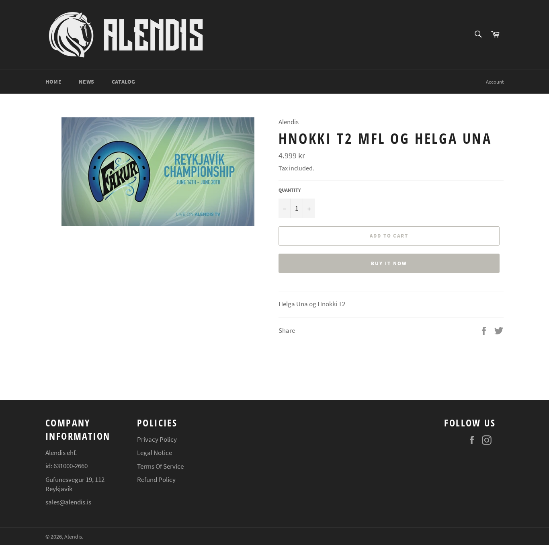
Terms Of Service (160, 466)
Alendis (73, 536)
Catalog (123, 81)
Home (53, 81)
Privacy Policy (157, 439)
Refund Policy (156, 479)
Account (495, 81)
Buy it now (389, 263)
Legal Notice (154, 452)
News (86, 81)
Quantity (290, 190)
